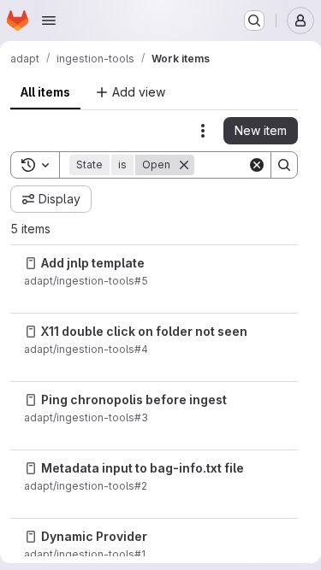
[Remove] (184, 165)
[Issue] (31, 263)
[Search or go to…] (254, 20)
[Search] (284, 165)
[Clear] (257, 165)
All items (45, 92)
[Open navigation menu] (48, 20)
